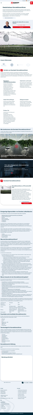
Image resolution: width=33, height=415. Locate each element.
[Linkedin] (1, 400)
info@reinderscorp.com (4, 395)
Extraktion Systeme (21, 394)
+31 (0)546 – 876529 (22, 25)
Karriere (3, 405)
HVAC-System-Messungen (22, 397)
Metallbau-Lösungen (21, 398)
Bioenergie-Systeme (21, 395)
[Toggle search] (29, 3)
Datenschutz (21, 413)
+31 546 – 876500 (3, 396)
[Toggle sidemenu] (1, 3)
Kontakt (22, 27)
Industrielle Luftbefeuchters (22, 392)
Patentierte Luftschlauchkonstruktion (9, 81)
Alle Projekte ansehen (7, 172)
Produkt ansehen (26, 203)
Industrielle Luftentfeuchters (22, 391)
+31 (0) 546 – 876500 (27, 382)
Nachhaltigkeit (4, 408)
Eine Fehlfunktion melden (5, 403)
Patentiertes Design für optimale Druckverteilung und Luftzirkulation (12, 215)
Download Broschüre (25, 201)
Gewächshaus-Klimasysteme (22, 390)
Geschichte (3, 406)
